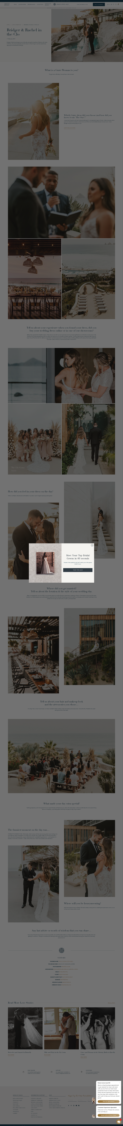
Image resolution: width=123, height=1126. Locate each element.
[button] (118, 1121)
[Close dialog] (92, 545)
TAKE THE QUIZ (78, 570)
